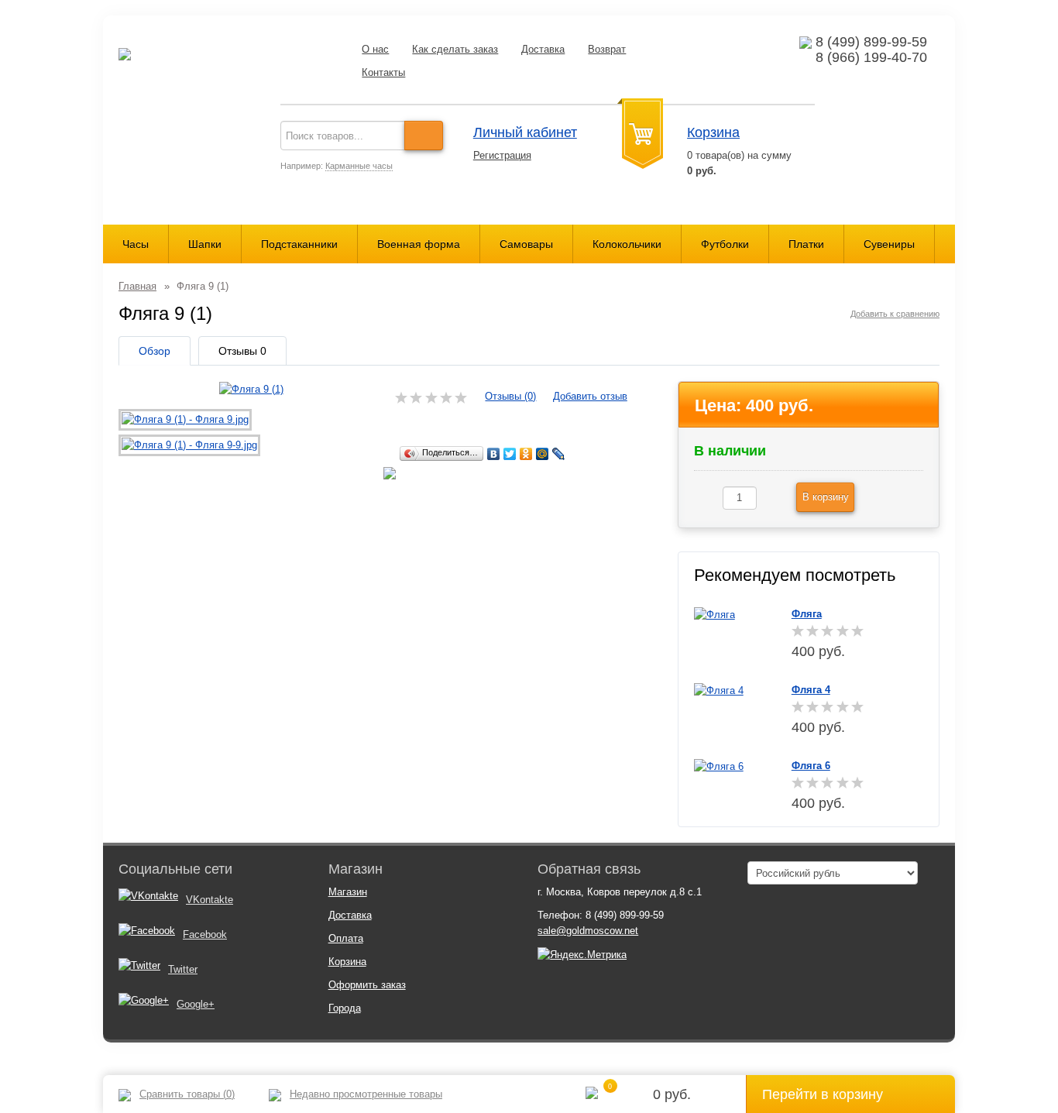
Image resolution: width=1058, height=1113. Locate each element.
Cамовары (526, 244)
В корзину (825, 497)
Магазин (347, 892)
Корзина (713, 132)
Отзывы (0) (510, 396)
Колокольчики (627, 244)
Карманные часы (359, 165)
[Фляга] (714, 614)
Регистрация (502, 155)
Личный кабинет (525, 132)
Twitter (183, 969)
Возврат (607, 49)
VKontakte (209, 899)
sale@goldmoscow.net (588, 930)
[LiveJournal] (559, 454)
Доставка (543, 49)
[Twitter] (510, 454)
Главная (137, 286)
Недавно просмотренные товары (366, 1094)
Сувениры (889, 244)
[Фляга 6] (719, 765)
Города (344, 1008)
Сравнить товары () (187, 1094)
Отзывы (242, 351)
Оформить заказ (367, 985)
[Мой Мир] (542, 454)
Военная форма (418, 244)
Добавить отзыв (590, 396)
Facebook (205, 934)
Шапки (205, 244)
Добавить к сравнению (894, 313)
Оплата (345, 938)
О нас (375, 49)
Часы (135, 244)
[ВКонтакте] (494, 454)
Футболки (725, 244)
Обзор (154, 351)
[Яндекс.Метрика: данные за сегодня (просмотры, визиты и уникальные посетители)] (582, 955)
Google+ (196, 1004)
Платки (806, 244)
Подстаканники (299, 244)
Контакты (383, 72)
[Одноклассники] (526, 454)
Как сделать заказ (455, 49)
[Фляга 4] (719, 690)
